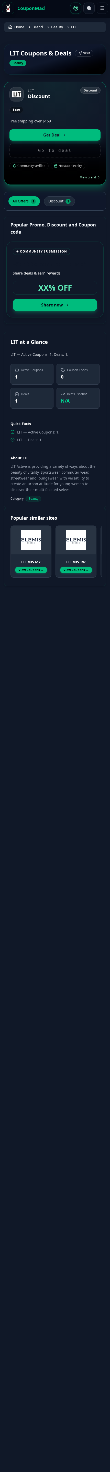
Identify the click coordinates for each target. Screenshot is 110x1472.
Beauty (57, 27)
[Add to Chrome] (75, 8)
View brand (88, 177)
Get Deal (52, 135)
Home (19, 27)
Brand (37, 27)
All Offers (23, 201)
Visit (86, 53)
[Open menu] (102, 8)
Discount (58, 201)
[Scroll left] (13, 547)
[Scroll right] (96, 547)
